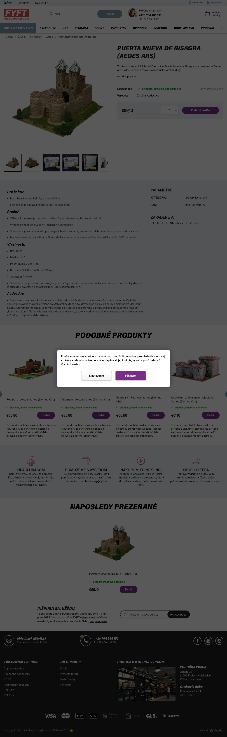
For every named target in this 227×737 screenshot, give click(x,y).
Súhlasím (130, 375)
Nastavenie (96, 375)
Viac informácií (70, 364)
